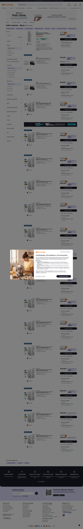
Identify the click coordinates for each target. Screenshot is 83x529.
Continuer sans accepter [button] (65, 251)
